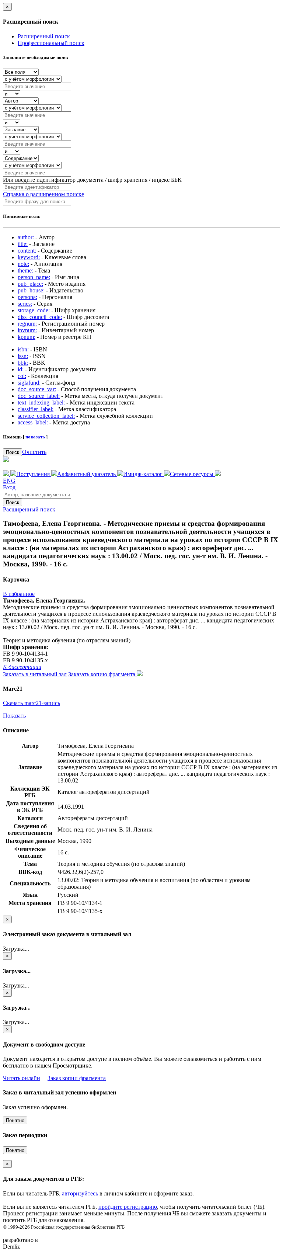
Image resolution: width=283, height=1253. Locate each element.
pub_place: (30, 284)
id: (21, 369)
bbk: (23, 363)
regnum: (27, 323)
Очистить (34, 452)
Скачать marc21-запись (31, 703)
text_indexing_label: (41, 402)
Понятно (15, 1120)
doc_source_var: (37, 389)
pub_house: (31, 290)
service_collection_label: (46, 416)
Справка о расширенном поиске (43, 194)
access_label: (33, 422)
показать (35, 437)
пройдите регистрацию (127, 1207)
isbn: (23, 349)
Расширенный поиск (44, 36)
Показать (14, 715)
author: (26, 237)
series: (25, 304)
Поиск (12, 452)
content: (27, 250)
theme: (25, 270)
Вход (9, 487)
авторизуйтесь (80, 1193)
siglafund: (29, 382)
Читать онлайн (21, 1078)
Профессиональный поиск (51, 43)
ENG (9, 481)
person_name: (34, 277)
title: (23, 244)
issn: (23, 356)
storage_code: (34, 310)
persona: (27, 297)
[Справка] (218, 474)
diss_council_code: (40, 317)
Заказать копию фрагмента (102, 674)
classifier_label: (35, 409)
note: (23, 264)
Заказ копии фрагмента (77, 1078)
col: (22, 376)
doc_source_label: (39, 396)
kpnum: (26, 337)
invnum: (27, 330)
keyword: (29, 257)
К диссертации (22, 667)
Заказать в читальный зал (35, 674)
